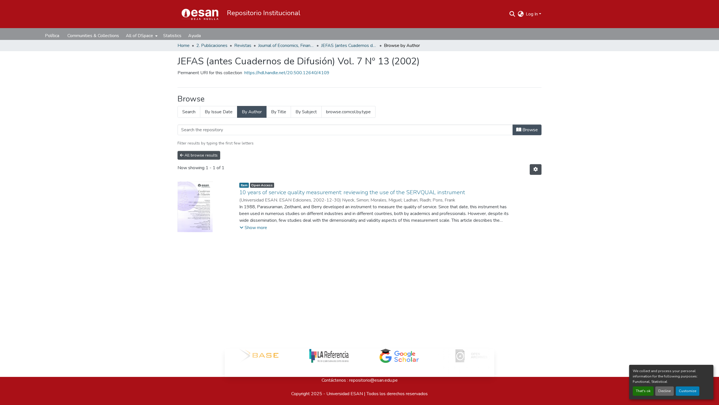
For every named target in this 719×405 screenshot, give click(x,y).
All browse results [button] (200, 155)
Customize (687, 390)
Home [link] (184, 45)
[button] (200, 14)
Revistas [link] (242, 45)
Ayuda (194, 36)
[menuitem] (141, 35)
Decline (664, 390)
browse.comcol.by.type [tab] (348, 112)
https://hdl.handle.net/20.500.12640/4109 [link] (286, 73)
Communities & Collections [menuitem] (93, 36)
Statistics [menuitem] (172, 36)
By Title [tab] (278, 112)
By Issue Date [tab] (219, 112)
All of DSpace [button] (139, 36)
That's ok (643, 390)
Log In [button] (532, 14)
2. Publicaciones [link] (211, 45)
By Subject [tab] (306, 112)
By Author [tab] (252, 112)
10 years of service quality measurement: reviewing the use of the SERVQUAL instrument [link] (352, 192)
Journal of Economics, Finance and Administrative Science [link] (286, 45)
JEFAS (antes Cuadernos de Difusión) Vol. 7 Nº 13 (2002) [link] (349, 45)
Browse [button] (529, 130)
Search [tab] (188, 112)
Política (52, 36)
